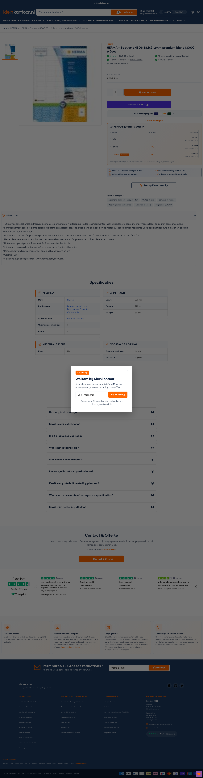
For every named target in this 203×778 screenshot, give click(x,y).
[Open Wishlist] (199, 774)
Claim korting (118, 394)
